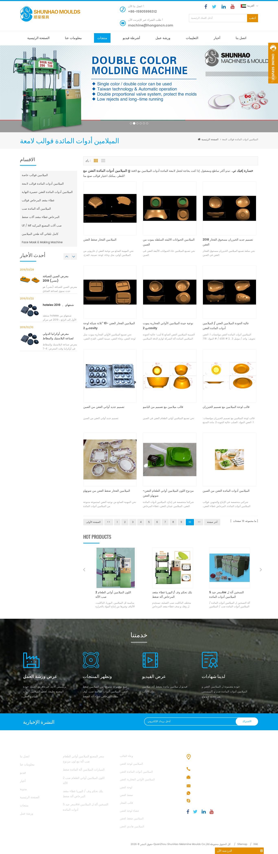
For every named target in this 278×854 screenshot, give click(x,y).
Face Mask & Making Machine (42, 242)
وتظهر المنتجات (97, 676)
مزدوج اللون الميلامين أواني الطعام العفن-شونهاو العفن (168, 493)
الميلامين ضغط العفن (132, 819)
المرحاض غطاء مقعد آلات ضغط (40, 217)
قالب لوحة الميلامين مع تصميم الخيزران (226, 407)
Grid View (96, 161)
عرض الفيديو (154, 676)
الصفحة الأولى (93, 522)
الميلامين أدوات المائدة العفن (136, 772)
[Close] (273, 85)
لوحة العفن (126, 787)
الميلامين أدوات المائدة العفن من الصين (226, 490)
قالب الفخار (126, 803)
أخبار (217, 38)
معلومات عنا (73, 38)
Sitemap (242, 844)
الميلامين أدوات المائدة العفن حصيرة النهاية (47, 192)
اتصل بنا (241, 38)
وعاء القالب (126, 756)
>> (199, 522)
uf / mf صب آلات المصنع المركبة (42, 225)
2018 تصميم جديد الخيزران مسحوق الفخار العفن (228, 242)
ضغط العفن (126, 795)
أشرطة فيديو (131, 38)
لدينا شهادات (213, 676)
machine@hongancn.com (150, 25)
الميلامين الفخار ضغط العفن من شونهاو (106, 490)
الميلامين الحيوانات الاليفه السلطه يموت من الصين (169, 242)
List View (103, 161)
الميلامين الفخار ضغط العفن (99, 239)
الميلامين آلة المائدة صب (36, 208)
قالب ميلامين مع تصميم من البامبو (163, 407)
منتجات (102, 38)
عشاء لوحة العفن (129, 811)
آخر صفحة (212, 522)
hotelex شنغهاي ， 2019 (58, 305)
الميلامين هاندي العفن (132, 826)
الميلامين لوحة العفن (131, 764)
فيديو (23, 772)
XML (255, 844)
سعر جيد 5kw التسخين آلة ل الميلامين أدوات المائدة (169, 594)
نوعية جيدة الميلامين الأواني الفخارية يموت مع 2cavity (168, 326)
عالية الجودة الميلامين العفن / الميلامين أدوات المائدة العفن (226, 326)
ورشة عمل (162, 38)
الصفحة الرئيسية (38, 38)
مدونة (23, 789)
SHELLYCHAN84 (202, 801)
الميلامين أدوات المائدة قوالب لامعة (43, 183)
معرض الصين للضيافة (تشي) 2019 (56, 278)
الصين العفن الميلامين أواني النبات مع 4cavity (229, 594)
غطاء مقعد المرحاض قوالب (38, 200)
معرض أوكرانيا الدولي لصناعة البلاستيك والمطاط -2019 (58, 336)
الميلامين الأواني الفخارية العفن (137, 779)
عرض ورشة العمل (40, 676)
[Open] (273, 63)
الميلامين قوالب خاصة (35, 175)
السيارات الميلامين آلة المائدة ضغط (84, 769)
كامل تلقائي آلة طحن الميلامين (40, 234)
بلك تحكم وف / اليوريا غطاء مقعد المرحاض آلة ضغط (115, 594)
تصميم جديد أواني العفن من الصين (103, 407)
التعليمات (192, 38)
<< (108, 522)
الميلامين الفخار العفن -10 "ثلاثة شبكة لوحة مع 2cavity (109, 326)
